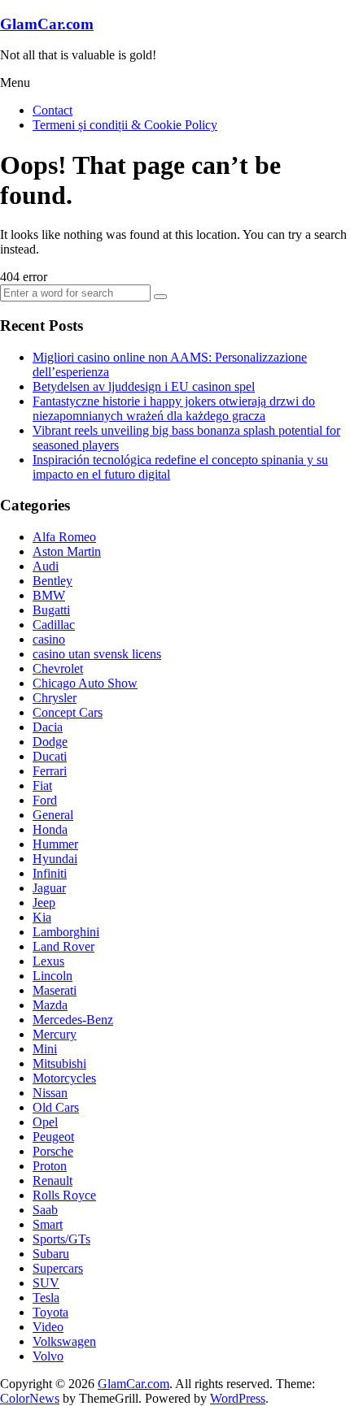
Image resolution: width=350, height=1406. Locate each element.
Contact (52, 110)
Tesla (46, 1297)
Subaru (51, 1254)
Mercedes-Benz (73, 1019)
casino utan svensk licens (97, 654)
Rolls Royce (64, 1195)
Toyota (50, 1312)
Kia (42, 917)
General (53, 815)
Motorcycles (64, 1078)
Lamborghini (66, 932)
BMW (49, 595)
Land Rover (63, 946)
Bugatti (51, 610)
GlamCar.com (47, 24)
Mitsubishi (59, 1063)
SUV (46, 1283)
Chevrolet (58, 668)
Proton (50, 1166)
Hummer (55, 844)
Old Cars (56, 1107)
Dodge (50, 742)
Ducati (50, 756)
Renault (52, 1180)
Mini (45, 1049)
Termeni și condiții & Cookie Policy (125, 125)
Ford (45, 800)
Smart (48, 1224)
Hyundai (55, 859)
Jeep (44, 902)
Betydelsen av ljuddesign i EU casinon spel (144, 386)
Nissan (50, 1093)
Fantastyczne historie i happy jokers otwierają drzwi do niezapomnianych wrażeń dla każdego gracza (174, 408)
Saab (45, 1210)
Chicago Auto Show (85, 683)
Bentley (52, 581)
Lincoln (52, 976)
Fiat (42, 785)
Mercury (55, 1034)
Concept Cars (68, 712)
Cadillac (54, 624)
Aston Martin (67, 551)
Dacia (48, 727)
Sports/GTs (61, 1239)
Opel (45, 1122)
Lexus (48, 961)
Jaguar (49, 888)
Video (48, 1327)
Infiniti (50, 873)
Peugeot (53, 1136)
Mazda (50, 1005)
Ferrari (50, 771)
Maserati (55, 990)
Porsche (53, 1151)
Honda (50, 829)
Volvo (48, 1356)
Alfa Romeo (64, 537)
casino (49, 639)
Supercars (58, 1268)
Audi (46, 566)
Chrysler (55, 698)
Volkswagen (64, 1341)
